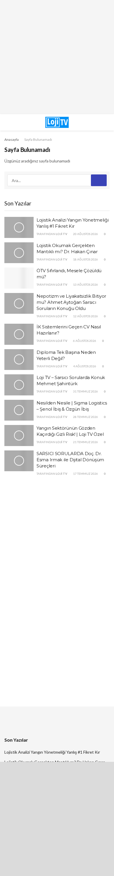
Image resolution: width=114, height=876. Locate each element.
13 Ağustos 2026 (85, 284)
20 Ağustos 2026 (85, 234)
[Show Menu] (17, 122)
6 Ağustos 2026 (84, 340)
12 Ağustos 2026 (85, 316)
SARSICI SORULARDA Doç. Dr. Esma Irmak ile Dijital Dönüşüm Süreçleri (70, 460)
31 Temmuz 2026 (85, 391)
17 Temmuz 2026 (85, 473)
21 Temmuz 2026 (85, 442)
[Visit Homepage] (57, 122)
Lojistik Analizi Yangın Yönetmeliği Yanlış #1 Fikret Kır (52, 752)
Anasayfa (11, 139)
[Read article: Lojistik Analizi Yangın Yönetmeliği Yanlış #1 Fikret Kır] (19, 227)
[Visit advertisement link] (57, 57)
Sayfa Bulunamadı (38, 139)
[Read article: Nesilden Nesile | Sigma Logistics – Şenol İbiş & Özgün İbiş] (19, 410)
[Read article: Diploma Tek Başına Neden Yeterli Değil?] (19, 359)
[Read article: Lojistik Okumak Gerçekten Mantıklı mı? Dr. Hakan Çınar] (19, 252)
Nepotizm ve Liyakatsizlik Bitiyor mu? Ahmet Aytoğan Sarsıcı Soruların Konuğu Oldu (71, 302)
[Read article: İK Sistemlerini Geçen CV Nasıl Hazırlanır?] (19, 334)
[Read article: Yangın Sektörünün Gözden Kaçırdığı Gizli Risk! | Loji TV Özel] (19, 435)
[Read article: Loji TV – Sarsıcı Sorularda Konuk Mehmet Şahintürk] (19, 384)
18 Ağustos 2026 (85, 259)
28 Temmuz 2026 (85, 417)
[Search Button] (96, 122)
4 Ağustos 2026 (84, 366)
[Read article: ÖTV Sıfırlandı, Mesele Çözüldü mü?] (19, 278)
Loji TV (61, 234)
